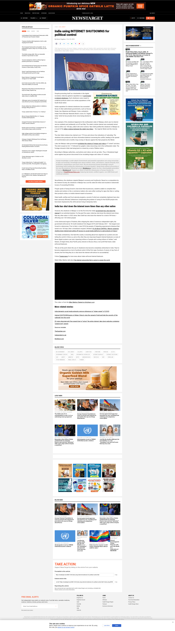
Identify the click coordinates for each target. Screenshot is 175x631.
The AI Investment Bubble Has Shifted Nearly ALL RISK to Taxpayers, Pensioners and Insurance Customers (146, 76)
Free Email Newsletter (133, 599)
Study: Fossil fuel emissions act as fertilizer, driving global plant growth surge (33, 72)
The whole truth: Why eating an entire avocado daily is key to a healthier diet (34, 95)
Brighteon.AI (67, 170)
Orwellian (112, 49)
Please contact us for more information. (65, 589)
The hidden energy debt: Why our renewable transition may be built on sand (33, 55)
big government (62, 48)
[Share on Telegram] (68, 43)
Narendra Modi (97, 49)
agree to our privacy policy (66, 627)
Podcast (105, 604)
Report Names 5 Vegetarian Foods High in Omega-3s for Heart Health (33, 78)
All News (105, 599)
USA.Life (79, 610)
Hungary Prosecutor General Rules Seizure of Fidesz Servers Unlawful (33, 122)
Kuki (81, 49)
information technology (83, 354)
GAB (78, 608)
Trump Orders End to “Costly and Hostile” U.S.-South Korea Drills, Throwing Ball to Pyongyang (34, 163)
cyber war (85, 48)
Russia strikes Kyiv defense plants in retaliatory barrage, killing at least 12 (34, 106)
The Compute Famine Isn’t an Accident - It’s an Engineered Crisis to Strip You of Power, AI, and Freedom (34, 48)
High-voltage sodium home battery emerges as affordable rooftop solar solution (34, 134)
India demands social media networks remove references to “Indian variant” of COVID (82, 311)
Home (21, 13)
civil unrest (69, 48)
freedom (91, 48)
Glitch (94, 48)
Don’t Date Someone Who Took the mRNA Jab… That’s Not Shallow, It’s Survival (34, 83)
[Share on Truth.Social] (76, 43)
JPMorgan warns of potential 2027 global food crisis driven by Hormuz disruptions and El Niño (34, 101)
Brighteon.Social (81, 599)
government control (102, 48)
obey (109, 49)
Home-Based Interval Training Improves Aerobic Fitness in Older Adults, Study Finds (34, 66)
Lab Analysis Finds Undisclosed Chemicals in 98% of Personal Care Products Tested (35, 36)
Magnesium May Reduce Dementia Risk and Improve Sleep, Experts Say (33, 89)
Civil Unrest (62, 27)
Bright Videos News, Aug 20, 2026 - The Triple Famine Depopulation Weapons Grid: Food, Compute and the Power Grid (132, 88)
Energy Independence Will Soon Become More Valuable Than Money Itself (132, 75)
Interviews (43, 13)
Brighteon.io (87, 168)
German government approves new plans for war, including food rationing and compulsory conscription (109, 416)
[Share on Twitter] (64, 43)
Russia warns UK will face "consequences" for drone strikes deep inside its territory (34, 128)
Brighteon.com (59, 339)
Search (153, 13)
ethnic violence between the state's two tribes (78, 129)
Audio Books (51, 13)
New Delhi (104, 49)
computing (80, 48)
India (108, 48)
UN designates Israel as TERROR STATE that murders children (86, 440)
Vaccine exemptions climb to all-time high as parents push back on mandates (33, 60)
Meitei (92, 49)
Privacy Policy (131, 602)
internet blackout (65, 49)
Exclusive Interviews (108, 606)
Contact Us (131, 597)
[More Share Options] (83, 43)
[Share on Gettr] (79, 43)
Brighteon (27, 13)
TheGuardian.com (60, 331)
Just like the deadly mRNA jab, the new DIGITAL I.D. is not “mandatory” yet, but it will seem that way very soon (109, 441)
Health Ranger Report (132, 45)
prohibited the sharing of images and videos (92, 143)
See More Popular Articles (36, 181)
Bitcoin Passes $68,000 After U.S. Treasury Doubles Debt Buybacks (33, 116)
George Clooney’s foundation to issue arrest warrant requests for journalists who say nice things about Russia (86, 416)
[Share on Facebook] (60, 43)
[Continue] (56, 606)
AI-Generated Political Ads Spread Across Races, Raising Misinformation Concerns (35, 145)
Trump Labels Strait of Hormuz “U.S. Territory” (34, 111)
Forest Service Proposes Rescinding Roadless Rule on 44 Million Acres (34, 168)
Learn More (107, 625)
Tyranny (72, 51)
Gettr (78, 602)
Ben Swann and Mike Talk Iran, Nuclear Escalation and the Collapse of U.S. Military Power (132, 64)
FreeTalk (79, 604)
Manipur (88, 49)
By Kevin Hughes (60, 39)
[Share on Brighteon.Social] (57, 43)
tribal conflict (66, 51)
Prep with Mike (35, 13)
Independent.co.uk (60, 335)
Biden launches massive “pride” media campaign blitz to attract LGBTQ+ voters (99, 546)
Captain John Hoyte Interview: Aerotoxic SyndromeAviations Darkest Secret (145, 86)
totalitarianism (58, 51)
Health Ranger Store (133, 604)
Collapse (74, 48)
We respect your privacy (27, 610)
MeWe (78, 606)
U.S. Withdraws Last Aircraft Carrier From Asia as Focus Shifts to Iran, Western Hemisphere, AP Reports (34, 175)
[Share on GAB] (72, 43)
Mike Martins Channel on (81, 302)
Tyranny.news (63, 256)
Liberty (83, 49)
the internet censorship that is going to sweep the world (92, 260)
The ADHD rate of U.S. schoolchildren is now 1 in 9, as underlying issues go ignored (64, 415)
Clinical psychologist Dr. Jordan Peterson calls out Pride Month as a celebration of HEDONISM (114, 545)
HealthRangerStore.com (72, 172)
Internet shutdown (74, 49)
